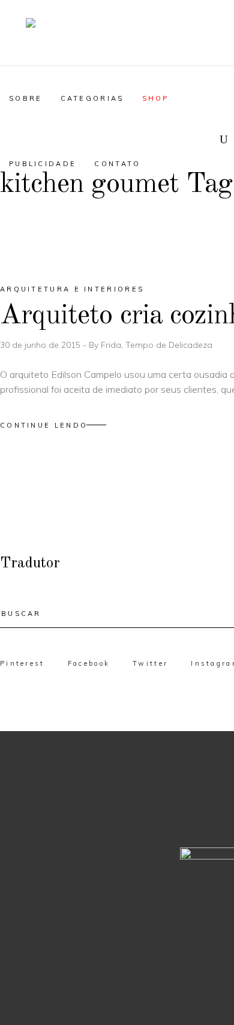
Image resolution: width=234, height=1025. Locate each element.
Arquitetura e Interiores (72, 289)
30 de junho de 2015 (41, 344)
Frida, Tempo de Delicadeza (156, 344)
